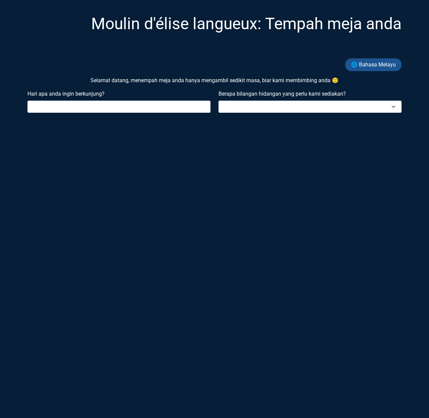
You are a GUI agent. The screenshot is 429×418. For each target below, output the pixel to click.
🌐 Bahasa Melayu (373, 64)
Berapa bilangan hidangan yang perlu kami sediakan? (282, 94)
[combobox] (310, 107)
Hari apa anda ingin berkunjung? (66, 94)
